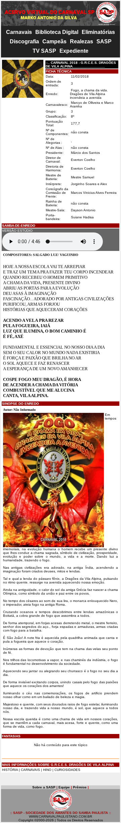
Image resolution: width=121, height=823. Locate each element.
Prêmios (80, 787)
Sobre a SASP (43, 787)
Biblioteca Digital (56, 32)
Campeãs (54, 41)
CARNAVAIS (31, 770)
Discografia (24, 41)
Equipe (64, 787)
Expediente (73, 51)
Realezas (81, 41)
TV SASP (44, 51)
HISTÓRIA (10, 770)
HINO (47, 770)
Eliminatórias (98, 32)
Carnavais (19, 32)
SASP (104, 41)
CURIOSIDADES (67, 770)
